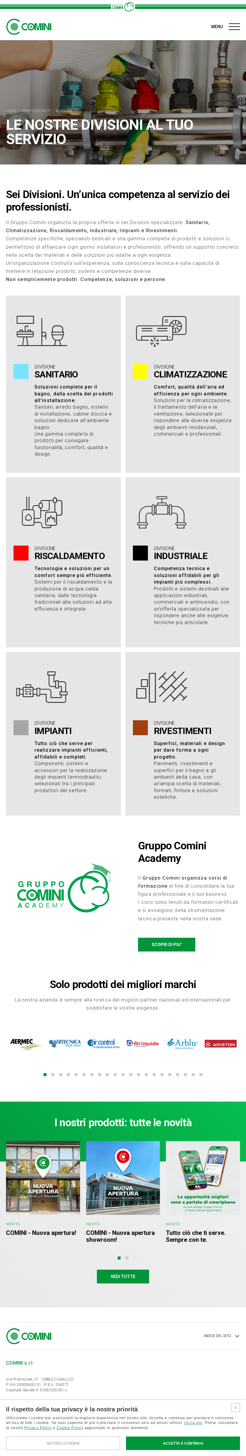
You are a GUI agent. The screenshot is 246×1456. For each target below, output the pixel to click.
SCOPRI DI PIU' (167, 944)
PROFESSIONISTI (36, 111)
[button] (45, 1074)
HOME (12, 111)
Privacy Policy (38, 1428)
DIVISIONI (64, 111)
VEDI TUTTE (123, 1276)
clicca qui (193, 1423)
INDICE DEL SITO (217, 1336)
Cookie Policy (70, 1428)
